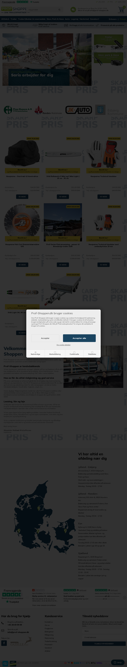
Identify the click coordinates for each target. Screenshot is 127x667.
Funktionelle (74, 354)
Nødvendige (35, 354)
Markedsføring (55, 354)
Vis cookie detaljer (64, 345)
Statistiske (92, 354)
